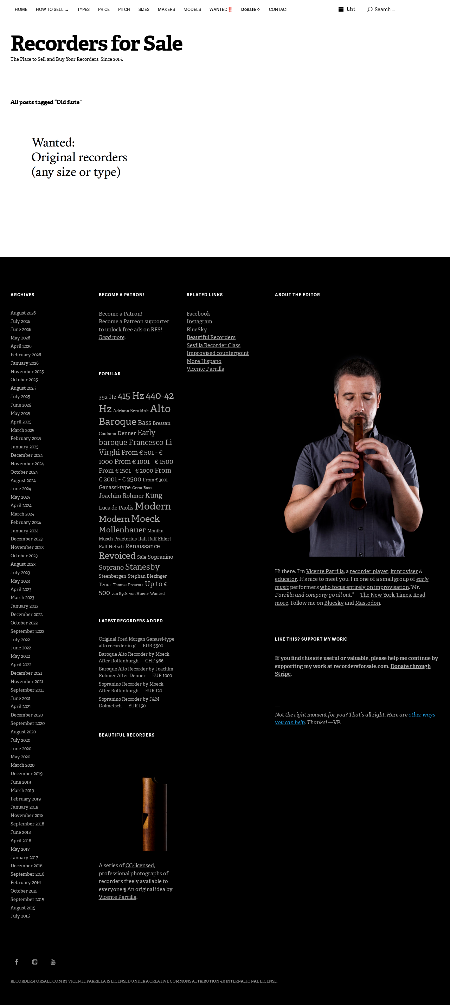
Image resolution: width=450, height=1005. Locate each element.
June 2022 (21, 648)
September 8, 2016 (35, 138)
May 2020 (20, 757)
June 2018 (21, 832)
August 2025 (23, 388)
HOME (21, 9)
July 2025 (20, 397)
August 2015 (23, 908)
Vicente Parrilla (117, 897)
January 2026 (25, 363)
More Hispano (204, 361)
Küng (153, 495)
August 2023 (23, 564)
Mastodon (367, 603)
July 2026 (20, 321)
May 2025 (20, 413)
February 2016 (26, 883)
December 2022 (27, 614)
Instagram (199, 321)
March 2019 (22, 790)
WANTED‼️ (221, 9)
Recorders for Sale (96, 43)
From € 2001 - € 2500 (135, 475)
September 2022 (27, 631)
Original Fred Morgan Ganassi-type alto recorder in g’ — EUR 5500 (136, 642)
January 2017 (24, 858)
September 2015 (27, 899)
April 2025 (21, 422)
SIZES (144, 9)
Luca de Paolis (116, 507)
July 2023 (20, 573)
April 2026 (21, 346)
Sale (141, 557)
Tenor (105, 585)
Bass (144, 423)
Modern (153, 506)
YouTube (53, 962)
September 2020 (28, 723)
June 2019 (21, 782)
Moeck (145, 519)
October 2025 (24, 380)
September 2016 (27, 874)
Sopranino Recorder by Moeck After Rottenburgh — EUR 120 (131, 687)
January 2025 (25, 447)
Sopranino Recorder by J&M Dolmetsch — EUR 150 (129, 702)
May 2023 (20, 581)
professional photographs (130, 873)
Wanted (157, 593)
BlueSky (197, 329)
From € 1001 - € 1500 (143, 461)
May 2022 (20, 656)
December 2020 (27, 715)
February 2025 (26, 438)
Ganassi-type (115, 487)
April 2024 (21, 505)
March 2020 (22, 765)
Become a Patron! (120, 313)
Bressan (162, 423)
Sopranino (160, 556)
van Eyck (119, 593)
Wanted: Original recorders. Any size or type (77, 129)
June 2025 (21, 405)
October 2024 (24, 472)
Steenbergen (112, 576)
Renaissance (142, 546)
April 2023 (21, 589)
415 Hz (131, 396)
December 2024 (27, 455)
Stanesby (142, 567)
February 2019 (26, 799)
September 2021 (27, 690)
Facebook (198, 313)
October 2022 (24, 623)
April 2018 (21, 841)
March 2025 (22, 430)
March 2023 (22, 598)
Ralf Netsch (111, 547)
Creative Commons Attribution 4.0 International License (213, 981)
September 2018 (27, 824)
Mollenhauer (122, 530)
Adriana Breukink (131, 411)
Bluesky (334, 603)
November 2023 (27, 547)
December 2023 (27, 539)
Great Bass (142, 488)
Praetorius (125, 539)
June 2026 (21, 329)
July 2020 (20, 740)
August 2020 (23, 732)
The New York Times (385, 594)
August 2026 (23, 313)
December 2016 (27, 866)
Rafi (142, 539)
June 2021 (21, 698)
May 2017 (20, 849)
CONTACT (278, 9)
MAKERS (166, 9)
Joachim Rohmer (121, 495)
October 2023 (24, 556)
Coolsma (107, 433)
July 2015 (20, 916)
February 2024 (26, 522)
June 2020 (21, 749)
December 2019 (27, 774)
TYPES (83, 9)
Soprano (111, 567)
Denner (126, 433)
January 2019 (24, 807)
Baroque (117, 421)
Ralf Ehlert (159, 539)
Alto (160, 408)
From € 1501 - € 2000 (126, 470)
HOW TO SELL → (52, 9)
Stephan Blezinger (147, 576)
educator (286, 579)
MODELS (192, 9)
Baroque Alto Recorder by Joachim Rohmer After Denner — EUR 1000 (136, 672)
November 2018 (27, 815)
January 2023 (24, 606)
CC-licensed (140, 865)
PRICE (104, 9)
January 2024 (25, 531)
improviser (404, 571)
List (351, 9)
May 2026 (20, 338)
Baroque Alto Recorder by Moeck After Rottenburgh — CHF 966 (134, 657)
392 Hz (107, 397)
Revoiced (117, 556)
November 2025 (27, 372)
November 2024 (27, 464)
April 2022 (21, 665)
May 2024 (20, 497)
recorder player (369, 571)
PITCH (124, 9)
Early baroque (127, 437)
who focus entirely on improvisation (364, 587)
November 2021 (27, 682)
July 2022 (20, 640)
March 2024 (22, 514)
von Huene (139, 593)
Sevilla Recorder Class (213, 345)
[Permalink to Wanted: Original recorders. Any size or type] (78, 170)
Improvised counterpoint (218, 353)
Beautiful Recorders (211, 337)
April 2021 (21, 706)
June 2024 (21, 489)
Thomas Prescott (128, 585)
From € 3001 (155, 480)
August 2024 (23, 481)
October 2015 (24, 891)
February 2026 (26, 355)
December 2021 (26, 673)
